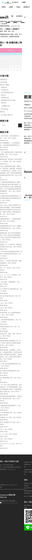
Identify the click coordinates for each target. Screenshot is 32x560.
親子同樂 (3, 109)
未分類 (2, 82)
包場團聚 (4, 106)
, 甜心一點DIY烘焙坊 (6, 308)
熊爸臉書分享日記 (6, 100)
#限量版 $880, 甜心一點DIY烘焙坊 (10, 417)
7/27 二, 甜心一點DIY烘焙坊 (8, 434)
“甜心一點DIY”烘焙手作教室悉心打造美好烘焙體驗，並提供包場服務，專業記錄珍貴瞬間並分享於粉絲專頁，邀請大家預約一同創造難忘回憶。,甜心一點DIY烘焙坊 (11, 209)
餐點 (1, 112)
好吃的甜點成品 (5, 92)
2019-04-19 (27, 92)
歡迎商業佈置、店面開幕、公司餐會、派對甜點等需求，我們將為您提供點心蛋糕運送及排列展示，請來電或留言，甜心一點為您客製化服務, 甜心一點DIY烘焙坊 (11, 354)
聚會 (2, 103)
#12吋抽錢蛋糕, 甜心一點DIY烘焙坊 (11, 412)
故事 (2, 95)
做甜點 (3, 87)
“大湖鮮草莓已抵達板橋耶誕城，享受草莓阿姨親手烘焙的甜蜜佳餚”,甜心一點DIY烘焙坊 (10, 198)
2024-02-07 (27, 200)
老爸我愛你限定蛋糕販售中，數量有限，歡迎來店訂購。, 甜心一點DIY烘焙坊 (11, 399)
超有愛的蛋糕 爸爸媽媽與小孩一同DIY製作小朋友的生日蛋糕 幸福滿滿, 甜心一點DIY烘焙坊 (10, 343)
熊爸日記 (2, 85)
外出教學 (3, 90)
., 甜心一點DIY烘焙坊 (6, 303)
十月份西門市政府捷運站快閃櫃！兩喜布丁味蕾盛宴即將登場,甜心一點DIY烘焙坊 (11, 254)
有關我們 (2, 79)
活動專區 (3, 97)
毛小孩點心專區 (5, 115)
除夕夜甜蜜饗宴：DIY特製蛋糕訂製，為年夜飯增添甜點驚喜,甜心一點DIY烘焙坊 (10, 145)
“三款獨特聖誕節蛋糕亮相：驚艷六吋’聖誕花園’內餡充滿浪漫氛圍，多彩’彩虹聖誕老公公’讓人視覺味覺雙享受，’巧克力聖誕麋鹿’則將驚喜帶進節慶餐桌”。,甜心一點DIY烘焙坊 (10, 186)
